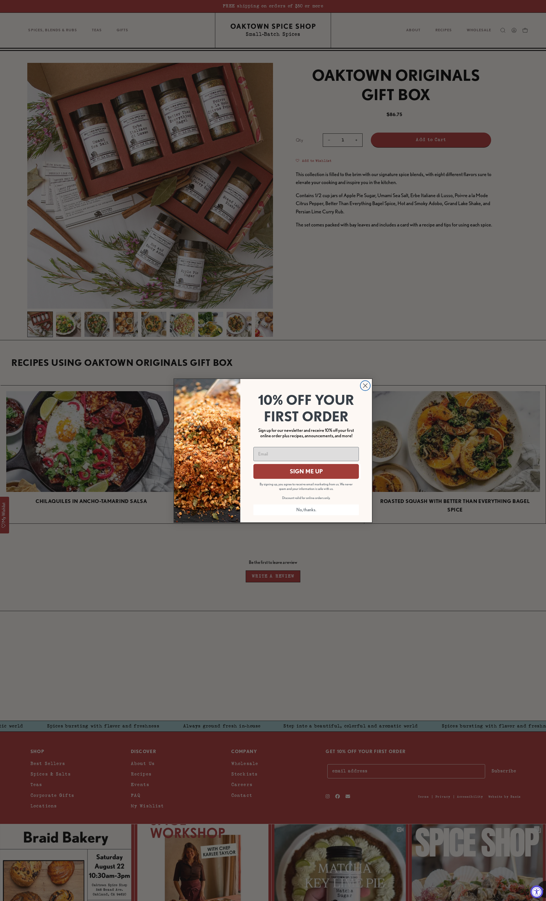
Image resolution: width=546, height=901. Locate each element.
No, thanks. (306, 509)
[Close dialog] (365, 386)
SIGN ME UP (306, 471)
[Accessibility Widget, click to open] (536, 891)
